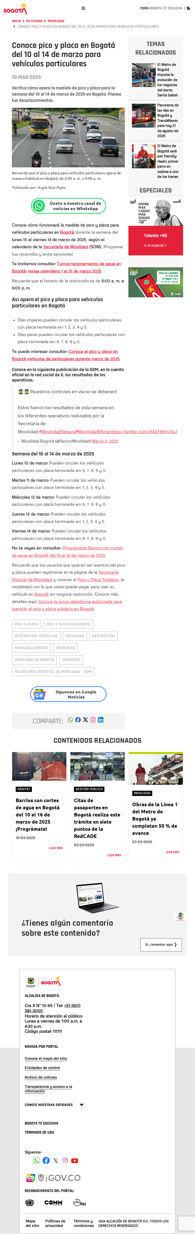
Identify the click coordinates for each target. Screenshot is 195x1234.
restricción (103, 636)
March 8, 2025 (105, 441)
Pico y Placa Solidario (98, 579)
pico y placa (26, 624)
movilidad (75, 636)
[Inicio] (15, 8)
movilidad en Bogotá (34, 659)
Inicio (16, 21)
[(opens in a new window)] (93, 721)
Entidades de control (42, 1067)
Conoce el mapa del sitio (46, 1058)
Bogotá (67, 232)
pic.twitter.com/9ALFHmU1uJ (146, 431)
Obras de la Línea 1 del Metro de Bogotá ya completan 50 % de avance (155, 818)
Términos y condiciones (84, 1223)
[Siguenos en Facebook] (36, 1160)
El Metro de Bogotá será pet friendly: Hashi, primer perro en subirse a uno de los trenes (167, 161)
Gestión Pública (89, 789)
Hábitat (23, 789)
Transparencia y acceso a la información (48, 1088)
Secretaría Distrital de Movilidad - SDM (53, 671)
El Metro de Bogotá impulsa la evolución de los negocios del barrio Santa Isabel (167, 79)
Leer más (56, 848)
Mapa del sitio (32, 1223)
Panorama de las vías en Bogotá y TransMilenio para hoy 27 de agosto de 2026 (168, 120)
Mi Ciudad (34, 21)
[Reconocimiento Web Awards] (79, 1202)
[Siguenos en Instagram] (65, 1160)
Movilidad (56, 21)
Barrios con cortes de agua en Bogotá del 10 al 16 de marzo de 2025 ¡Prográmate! (38, 814)
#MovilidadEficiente (96, 431)
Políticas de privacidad (55, 1223)
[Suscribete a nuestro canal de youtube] (74, 1160)
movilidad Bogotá (31, 648)
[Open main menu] (83, 8)
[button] (70, 721)
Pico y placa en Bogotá (68, 624)
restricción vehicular (36, 636)
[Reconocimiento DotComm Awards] (53, 1202)
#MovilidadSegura (57, 431)
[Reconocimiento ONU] (29, 1202)
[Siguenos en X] (55, 1160)
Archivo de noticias (41, 1077)
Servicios (71, 659)
